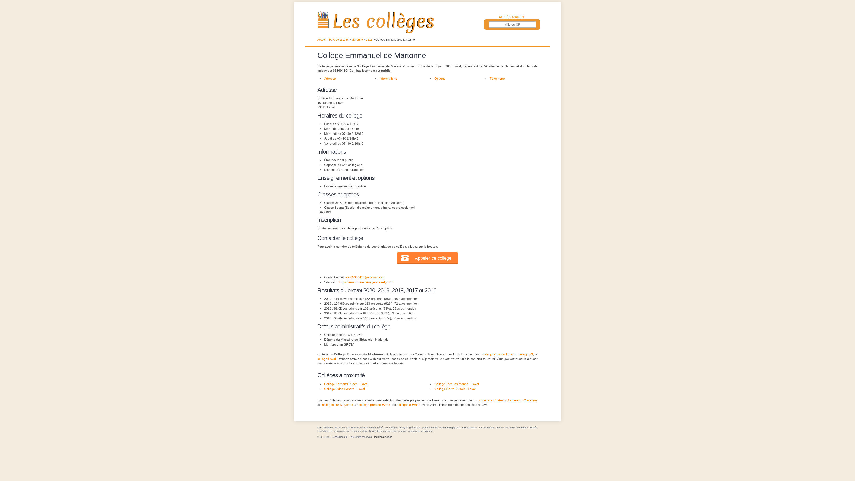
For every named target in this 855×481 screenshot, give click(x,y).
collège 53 (526, 354)
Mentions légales (383, 437)
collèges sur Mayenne (337, 404)
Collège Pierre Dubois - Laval (455, 389)
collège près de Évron (374, 404)
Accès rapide (512, 17)
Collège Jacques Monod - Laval (456, 384)
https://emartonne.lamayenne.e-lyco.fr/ (366, 282)
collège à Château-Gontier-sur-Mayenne (508, 400)
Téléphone (497, 78)
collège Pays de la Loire (499, 354)
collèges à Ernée (408, 404)
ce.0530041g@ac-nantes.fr (365, 277)
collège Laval (326, 359)
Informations (388, 78)
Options (439, 78)
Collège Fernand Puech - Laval (346, 384)
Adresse (330, 78)
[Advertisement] (480, 117)
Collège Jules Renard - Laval (344, 389)
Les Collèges (427, 22)
